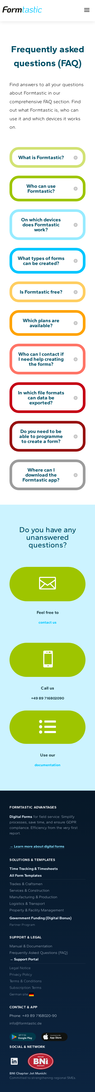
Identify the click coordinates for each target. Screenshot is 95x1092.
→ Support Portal (24, 959)
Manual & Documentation (31, 946)
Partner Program (22, 925)
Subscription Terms (25, 987)
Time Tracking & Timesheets (34, 868)
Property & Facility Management (37, 910)
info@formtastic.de (26, 1023)
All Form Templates (26, 875)
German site (19, 994)
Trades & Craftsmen (26, 884)
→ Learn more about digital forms (37, 846)
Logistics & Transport (27, 903)
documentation (47, 765)
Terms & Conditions (26, 981)
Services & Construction (29, 890)
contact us (47, 622)
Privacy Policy (21, 974)
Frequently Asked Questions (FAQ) (39, 952)
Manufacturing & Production (33, 897)
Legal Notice (20, 968)
